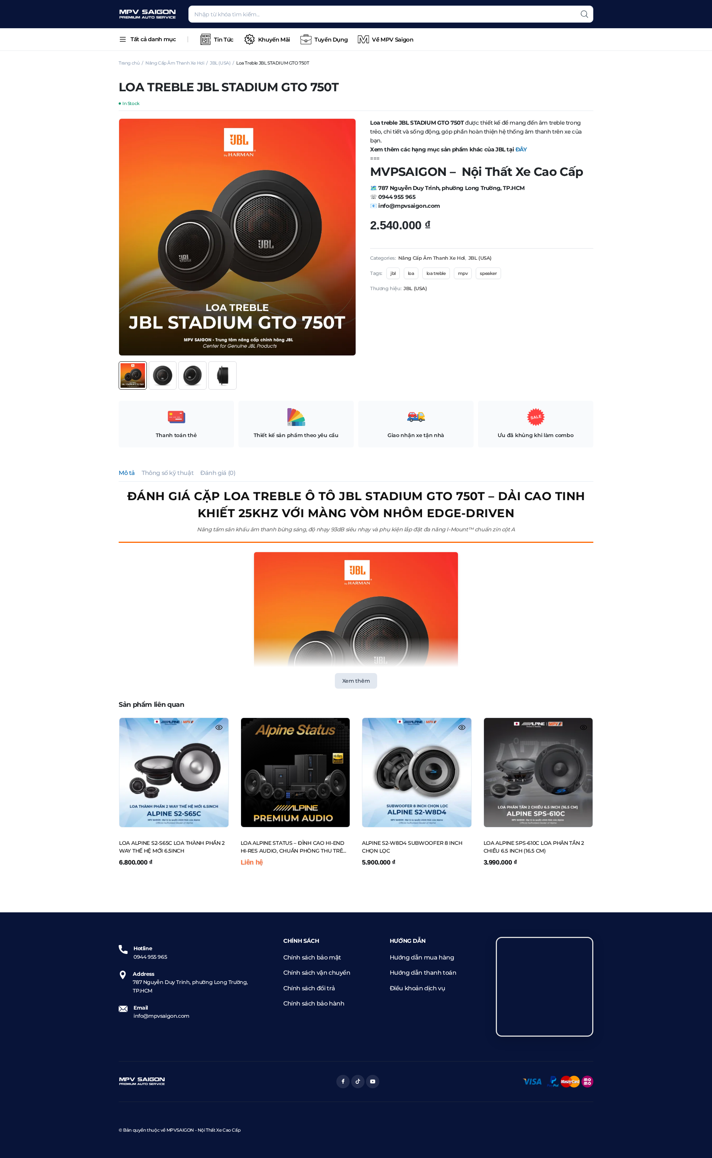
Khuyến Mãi (274, 39)
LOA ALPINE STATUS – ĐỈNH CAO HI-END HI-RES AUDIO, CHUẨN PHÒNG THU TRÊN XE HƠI (294, 847)
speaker (488, 273)
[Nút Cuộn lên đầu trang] (695, 1141)
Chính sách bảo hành (313, 1003)
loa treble (436, 273)
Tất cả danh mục (153, 39)
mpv (463, 273)
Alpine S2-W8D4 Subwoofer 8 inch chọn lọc (412, 847)
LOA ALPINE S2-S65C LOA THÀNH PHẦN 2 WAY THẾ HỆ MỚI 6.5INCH (172, 847)
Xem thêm (356, 681)
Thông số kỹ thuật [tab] (168, 472)
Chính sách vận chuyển (316, 972)
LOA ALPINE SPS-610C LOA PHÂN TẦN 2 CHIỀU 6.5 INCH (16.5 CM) (534, 847)
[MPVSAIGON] (148, 14)
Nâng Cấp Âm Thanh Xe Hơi (174, 63)
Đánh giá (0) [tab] (217, 472)
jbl (393, 273)
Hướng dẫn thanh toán (423, 972)
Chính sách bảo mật (312, 957)
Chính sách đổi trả (309, 988)
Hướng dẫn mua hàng (422, 957)
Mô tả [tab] (127, 472)
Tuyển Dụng (330, 39)
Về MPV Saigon (392, 39)
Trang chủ (129, 63)
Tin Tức (223, 39)
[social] (343, 1081)
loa (411, 273)
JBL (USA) (220, 63)
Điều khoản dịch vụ (417, 988)
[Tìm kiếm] (584, 14)
